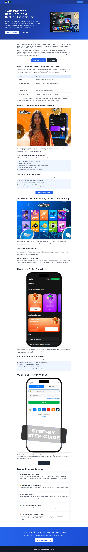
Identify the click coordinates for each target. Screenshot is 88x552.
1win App (50, 2)
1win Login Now (44, 463)
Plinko (33, 2)
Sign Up (80, 2)
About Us (38, 2)
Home (29, 2)
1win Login (44, 2)
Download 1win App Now (44, 192)
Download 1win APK (38, 60)
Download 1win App (12, 32)
